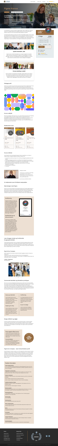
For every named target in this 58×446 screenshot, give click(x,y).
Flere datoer (48, 46)
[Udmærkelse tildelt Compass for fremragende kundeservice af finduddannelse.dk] (36, 436)
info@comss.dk (42, 50)
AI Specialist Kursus (7, 439)
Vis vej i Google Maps (12, 394)
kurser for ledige (27, 307)
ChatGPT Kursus (6, 435)
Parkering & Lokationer (20, 435)
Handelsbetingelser (19, 438)
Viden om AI (39, 1)
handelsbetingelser (26, 422)
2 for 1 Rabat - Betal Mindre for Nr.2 (17, 12)
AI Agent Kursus (6, 436)
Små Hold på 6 (7, 12)
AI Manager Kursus (7, 438)
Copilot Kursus (6, 433)
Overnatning (18, 436)
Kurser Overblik (33, 1)
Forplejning (18, 439)
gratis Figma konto (11, 310)
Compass (43, 1)
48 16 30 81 (42, 51)
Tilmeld (41, 46)
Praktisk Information (19, 433)
